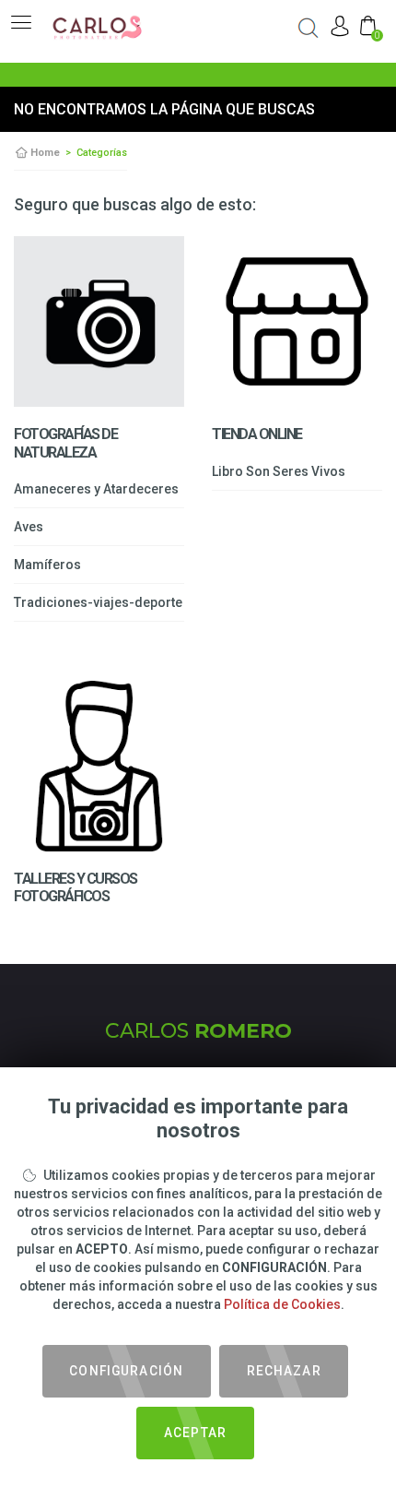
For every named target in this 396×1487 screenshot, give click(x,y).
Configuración (126, 1370)
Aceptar (195, 1432)
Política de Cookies (282, 1304)
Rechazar (284, 1370)
